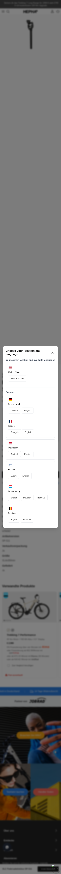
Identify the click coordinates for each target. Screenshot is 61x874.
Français (14, 432)
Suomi (13, 476)
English (27, 410)
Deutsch (14, 410)
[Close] (52, 352)
